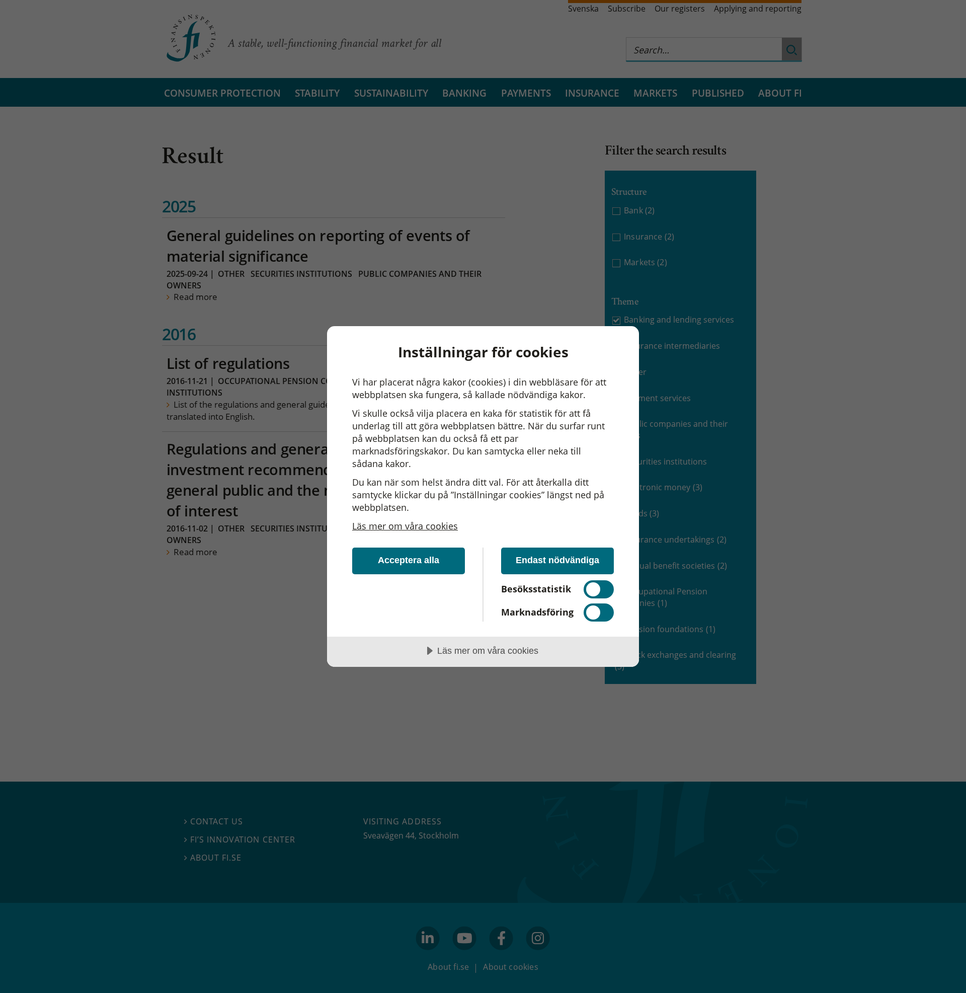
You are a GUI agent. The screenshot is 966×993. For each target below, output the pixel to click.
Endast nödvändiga (557, 560)
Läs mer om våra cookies (405, 526)
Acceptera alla (408, 560)
